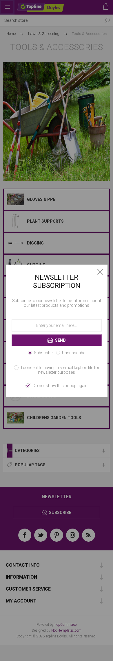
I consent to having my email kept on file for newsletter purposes (60, 370)
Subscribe (43, 352)
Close (100, 272)
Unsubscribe (73, 352)
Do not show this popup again (60, 385)
